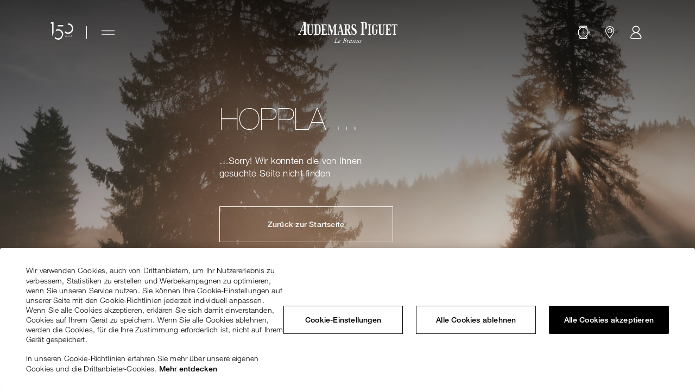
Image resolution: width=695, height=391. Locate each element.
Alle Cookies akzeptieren (609, 320)
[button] (584, 33)
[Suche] (584, 33)
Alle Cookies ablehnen (476, 320)
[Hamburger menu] (108, 32)
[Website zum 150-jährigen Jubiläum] (62, 32)
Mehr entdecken (188, 368)
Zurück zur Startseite (306, 224)
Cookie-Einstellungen (343, 320)
